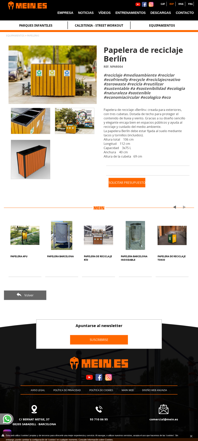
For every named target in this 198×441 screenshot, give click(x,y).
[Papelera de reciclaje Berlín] (53, 74)
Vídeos (104, 13)
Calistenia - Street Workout (99, 25)
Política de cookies (101, 390)
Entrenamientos (130, 13)
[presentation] (173, 207)
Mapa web (128, 390)
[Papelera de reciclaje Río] (98, 235)
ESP (172, 4)
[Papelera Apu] (24, 235)
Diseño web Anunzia (154, 390)
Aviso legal (38, 390)
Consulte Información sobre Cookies (96, 439)
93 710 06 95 (99, 419)
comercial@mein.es (163, 419)
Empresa (65, 13)
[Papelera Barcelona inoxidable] (135, 235)
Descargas (160, 13)
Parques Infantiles (35, 25)
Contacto (185, 13)
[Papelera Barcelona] (61, 235)
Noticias (86, 13)
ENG (181, 4)
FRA (190, 4)
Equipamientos (162, 25)
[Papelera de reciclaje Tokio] (172, 235)
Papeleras (33, 35)
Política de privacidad (67, 390)
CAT (163, 4)
